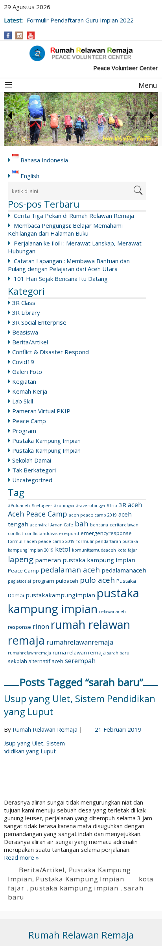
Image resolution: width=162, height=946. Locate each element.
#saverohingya (90, 505)
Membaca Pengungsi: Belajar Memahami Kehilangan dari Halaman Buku (65, 229)
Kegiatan (24, 381)
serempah (80, 660)
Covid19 (23, 362)
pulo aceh (97, 580)
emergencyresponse (106, 533)
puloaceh (67, 580)
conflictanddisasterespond (52, 533)
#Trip (112, 505)
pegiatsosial (19, 581)
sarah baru (118, 653)
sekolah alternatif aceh (35, 661)
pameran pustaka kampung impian (85, 560)
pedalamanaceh (123, 570)
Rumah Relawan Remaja (45, 729)
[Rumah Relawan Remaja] (81, 53)
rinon (41, 626)
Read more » (21, 857)
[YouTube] (30, 35)
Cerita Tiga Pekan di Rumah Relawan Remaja (74, 215)
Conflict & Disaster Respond (50, 352)
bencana (99, 525)
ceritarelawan (124, 525)
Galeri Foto (27, 371)
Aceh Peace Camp (37, 514)
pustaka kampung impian (73, 601)
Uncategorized (32, 480)
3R (122, 505)
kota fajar (127, 550)
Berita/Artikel (30, 342)
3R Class (23, 303)
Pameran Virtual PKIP (41, 411)
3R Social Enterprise (39, 322)
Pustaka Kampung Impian (46, 440)
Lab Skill (22, 401)
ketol (62, 549)
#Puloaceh (19, 505)
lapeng (20, 559)
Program (24, 431)
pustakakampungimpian (60, 595)
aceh (135, 504)
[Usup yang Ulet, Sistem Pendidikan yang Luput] (81, 768)
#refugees (41, 505)
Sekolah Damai (31, 460)
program (43, 580)
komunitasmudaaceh (94, 550)
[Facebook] (8, 35)
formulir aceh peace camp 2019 (41, 541)
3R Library (26, 312)
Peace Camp (29, 421)
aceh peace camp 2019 (93, 515)
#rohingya (64, 505)
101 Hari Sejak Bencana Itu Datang (61, 278)
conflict (15, 533)
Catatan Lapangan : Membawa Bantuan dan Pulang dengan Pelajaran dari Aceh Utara (69, 265)
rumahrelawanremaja (79, 642)
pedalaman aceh (70, 570)
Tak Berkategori (34, 470)
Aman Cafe (61, 525)
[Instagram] (19, 35)
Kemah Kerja (29, 391)
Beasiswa (25, 332)
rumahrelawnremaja (29, 653)
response (19, 626)
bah (81, 524)
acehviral (39, 525)
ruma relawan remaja (79, 652)
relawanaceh (112, 611)
